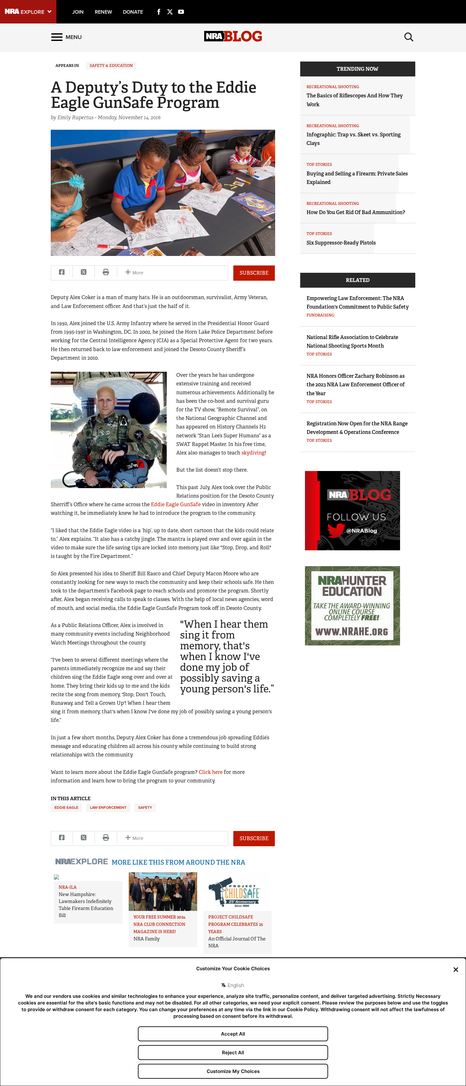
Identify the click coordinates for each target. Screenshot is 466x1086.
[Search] (409, 37)
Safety (145, 807)
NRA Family (146, 939)
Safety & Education (111, 65)
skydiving (253, 452)
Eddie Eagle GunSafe (176, 504)
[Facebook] (159, 4)
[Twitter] (170, 4)
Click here (211, 772)
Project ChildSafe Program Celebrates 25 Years (235, 924)
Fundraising (320, 315)
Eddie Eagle (66, 807)
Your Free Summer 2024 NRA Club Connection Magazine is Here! (159, 924)
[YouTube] (181, 4)
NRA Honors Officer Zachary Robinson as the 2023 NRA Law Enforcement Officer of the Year (356, 384)
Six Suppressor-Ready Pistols (341, 242)
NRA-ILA (68, 887)
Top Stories (319, 164)
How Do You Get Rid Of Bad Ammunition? (356, 212)
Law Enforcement (108, 807)
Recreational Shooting (333, 86)
